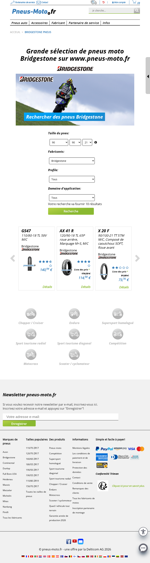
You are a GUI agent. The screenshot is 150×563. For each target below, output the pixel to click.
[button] (143, 531)
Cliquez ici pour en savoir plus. (128, 485)
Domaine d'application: (64, 188)
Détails (47, 287)
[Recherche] (137, 11)
